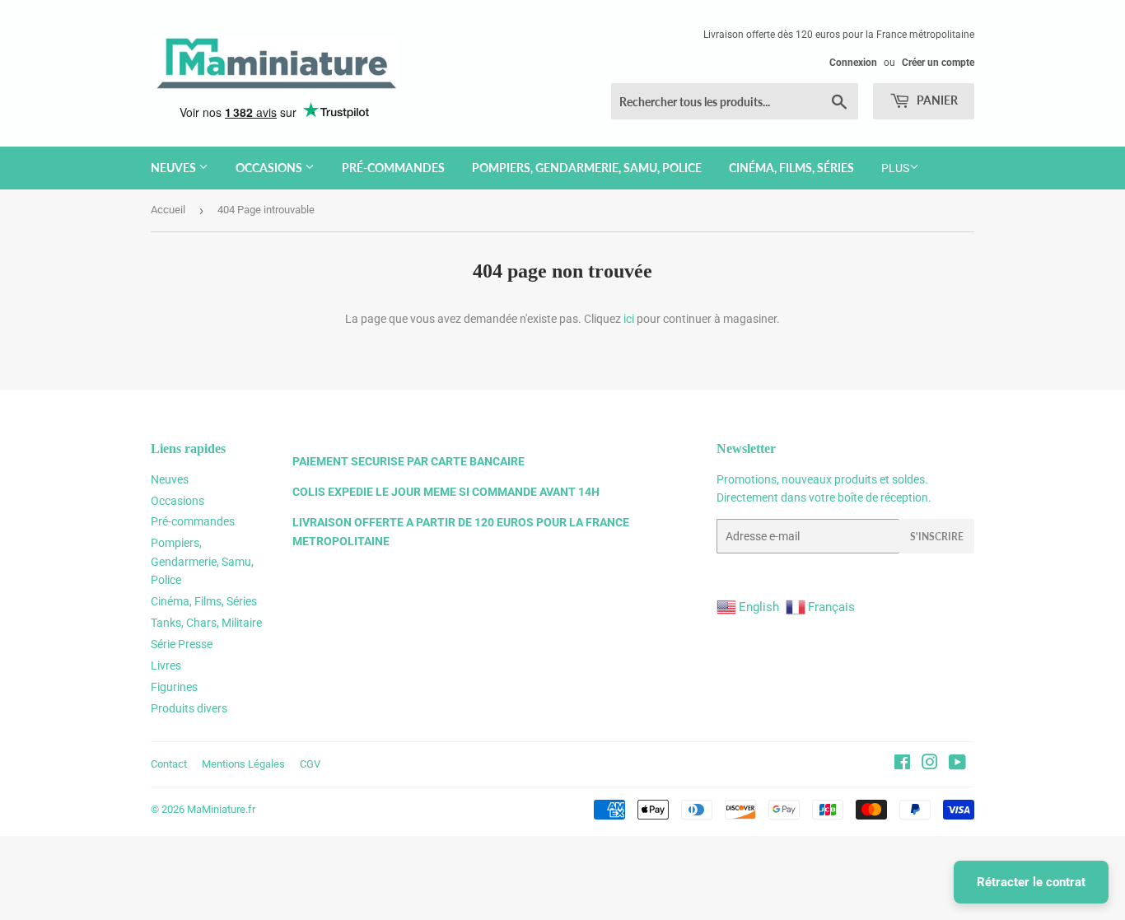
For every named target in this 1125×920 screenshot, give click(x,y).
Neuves (174, 168)
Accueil (168, 209)
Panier (936, 100)
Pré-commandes (393, 168)
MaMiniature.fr (221, 809)
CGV (310, 764)
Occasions (270, 168)
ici (628, 318)
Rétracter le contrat (1031, 882)
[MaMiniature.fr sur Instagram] (930, 764)
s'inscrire (937, 536)
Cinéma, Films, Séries (791, 168)
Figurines (174, 687)
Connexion (853, 62)
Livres (166, 665)
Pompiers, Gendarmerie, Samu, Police (587, 168)
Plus (895, 168)
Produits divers (189, 708)
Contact (169, 764)
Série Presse (181, 644)
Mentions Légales (243, 764)
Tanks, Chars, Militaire (206, 622)
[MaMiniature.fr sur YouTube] (957, 764)
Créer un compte (938, 62)
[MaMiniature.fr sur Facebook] (902, 764)
